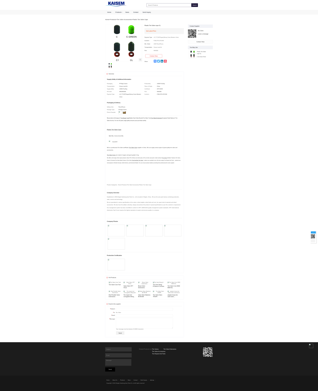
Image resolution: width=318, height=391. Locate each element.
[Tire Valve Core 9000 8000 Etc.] (174, 283)
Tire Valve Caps (133, 147)
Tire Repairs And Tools (158, 353)
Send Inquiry (147, 12)
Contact (135, 12)
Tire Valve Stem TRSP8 (157, 295)
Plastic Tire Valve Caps (140, 19)
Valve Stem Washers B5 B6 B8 (144, 295)
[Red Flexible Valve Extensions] (115, 292)
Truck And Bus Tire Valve (137, 160)
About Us (114, 380)
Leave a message (203, 34)
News (127, 12)
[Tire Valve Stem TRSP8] (159, 292)
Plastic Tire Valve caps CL (201, 52)
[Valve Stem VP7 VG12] (130, 283)
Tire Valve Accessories (124, 19)
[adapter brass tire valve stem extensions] (174, 292)
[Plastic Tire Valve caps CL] (192, 54)
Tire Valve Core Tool (115, 284)
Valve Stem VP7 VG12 (128, 286)
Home (109, 12)
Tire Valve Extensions (169, 349)
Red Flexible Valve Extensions (114, 295)
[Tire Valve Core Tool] (115, 282)
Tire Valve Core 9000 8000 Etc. (174, 286)
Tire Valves (164, 157)
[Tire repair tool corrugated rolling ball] (130, 292)
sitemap (152, 380)
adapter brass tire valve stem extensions (173, 295)
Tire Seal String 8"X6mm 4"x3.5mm (158, 285)
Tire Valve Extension (156, 118)
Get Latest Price (151, 31)
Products (118, 12)
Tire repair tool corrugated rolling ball (128, 295)
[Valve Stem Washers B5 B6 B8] (144, 292)
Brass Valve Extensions (141, 286)
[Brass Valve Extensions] (144, 283)
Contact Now (200, 42)
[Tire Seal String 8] (158, 282)
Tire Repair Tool (124, 118)
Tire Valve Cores (111, 155)
